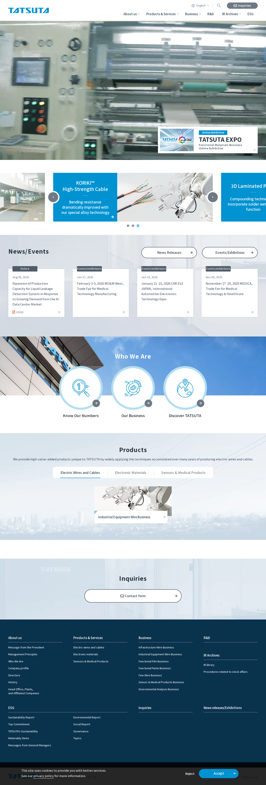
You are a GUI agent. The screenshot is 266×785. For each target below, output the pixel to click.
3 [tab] (138, 225)
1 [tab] (128, 225)
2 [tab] (133, 225)
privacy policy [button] (43, 776)
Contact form (135, 595)
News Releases (169, 252)
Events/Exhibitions (230, 252)
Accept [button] (219, 773)
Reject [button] (190, 773)
